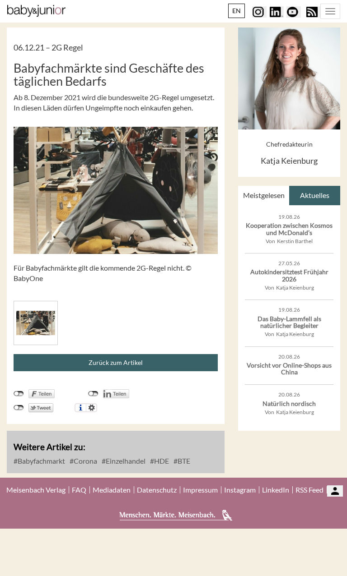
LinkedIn (275, 489)
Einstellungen (91, 407)
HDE (161, 460)
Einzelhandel (124, 460)
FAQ (79, 489)
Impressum (200, 489)
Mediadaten (112, 489)
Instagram (240, 489)
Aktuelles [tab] (314, 195)
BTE (183, 460)
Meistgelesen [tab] (264, 195)
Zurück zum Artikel (116, 362)
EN (236, 10)
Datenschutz (157, 489)
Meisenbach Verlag (36, 489)
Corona (84, 460)
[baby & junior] (36, 11)
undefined (93, 393)
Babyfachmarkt (40, 460)
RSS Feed (309, 489)
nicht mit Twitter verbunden (19, 407)
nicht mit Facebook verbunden (19, 393)
